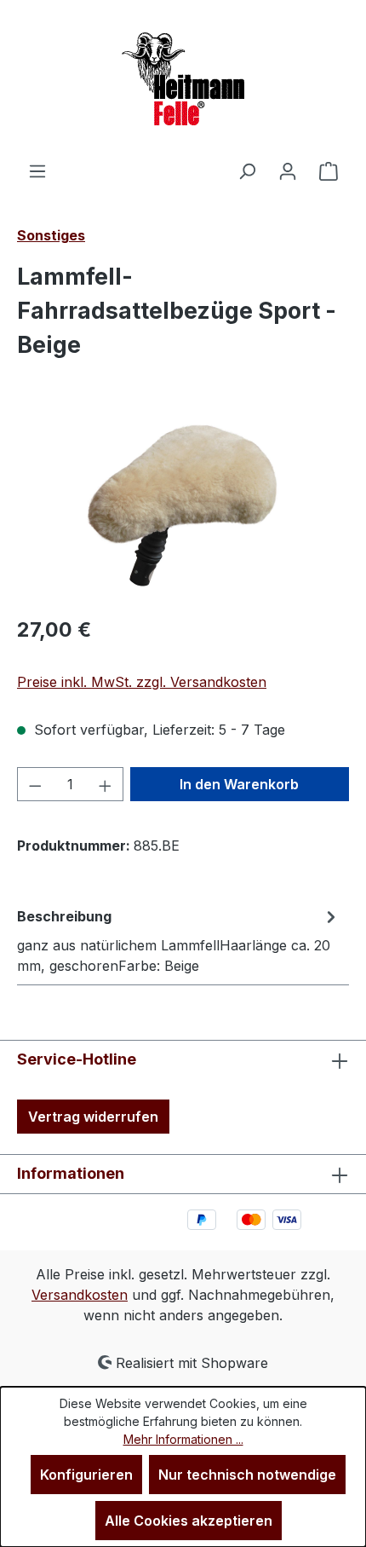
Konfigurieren (86, 1474)
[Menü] (37, 170)
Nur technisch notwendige (247, 1474)
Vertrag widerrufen (93, 1116)
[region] (183, 505)
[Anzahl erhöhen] (105, 784)
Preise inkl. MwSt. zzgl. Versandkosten (141, 681)
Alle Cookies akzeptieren (188, 1520)
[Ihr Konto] (287, 170)
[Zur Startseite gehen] (183, 80)
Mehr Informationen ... (183, 1439)
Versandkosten (79, 1294)
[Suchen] (246, 170)
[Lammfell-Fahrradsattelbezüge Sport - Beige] (182, 505)
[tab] (178, 940)
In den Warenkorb (239, 784)
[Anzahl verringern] (35, 784)
